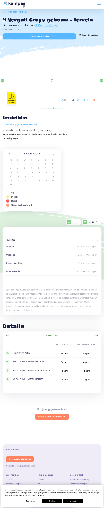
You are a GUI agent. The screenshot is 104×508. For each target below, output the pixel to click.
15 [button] (46, 172)
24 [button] (11, 180)
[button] (10, 153)
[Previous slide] (2, 80)
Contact (41, 480)
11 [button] (18, 172)
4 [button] (17, 168)
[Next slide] (101, 80)
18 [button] (18, 176)
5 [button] (24, 168)
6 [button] (31, 168)
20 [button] (32, 176)
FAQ (39, 484)
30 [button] (52, 180)
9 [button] (52, 168)
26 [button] (25, 180)
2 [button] (52, 164)
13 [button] (32, 172)
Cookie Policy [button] (82, 493)
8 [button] (45, 168)
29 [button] (46, 180)
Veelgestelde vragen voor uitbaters (20, 466)
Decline (52, 501)
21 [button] (39, 176)
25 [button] (18, 180)
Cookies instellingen (78, 484)
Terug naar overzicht (16, 12)
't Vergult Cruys (46, 25)
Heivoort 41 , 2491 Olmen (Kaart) (21, 124)
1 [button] (45, 164)
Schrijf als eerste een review (52, 416)
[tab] (41, 108)
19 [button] (25, 176)
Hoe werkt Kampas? (14, 484)
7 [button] (38, 168)
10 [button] (11, 172)
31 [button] (11, 184)
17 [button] (11, 176)
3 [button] (10, 168)
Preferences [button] (40, 495)
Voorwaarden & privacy (79, 480)
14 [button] (39, 172)
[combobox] (76, 222)
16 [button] (53, 172)
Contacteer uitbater (39, 36)
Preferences (31, 501)
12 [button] (25, 172)
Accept (73, 501)
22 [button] (46, 176)
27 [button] (32, 180)
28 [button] (39, 180)
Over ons (9, 480)
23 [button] (52, 176)
